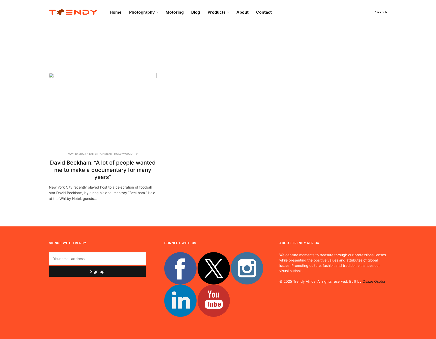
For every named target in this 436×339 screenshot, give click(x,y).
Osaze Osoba (374, 281)
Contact (264, 12)
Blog (195, 12)
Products (217, 12)
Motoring (175, 12)
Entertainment (101, 153)
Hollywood (123, 153)
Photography (142, 12)
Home (116, 12)
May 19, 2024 (77, 153)
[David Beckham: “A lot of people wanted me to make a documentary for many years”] (103, 109)
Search (381, 12)
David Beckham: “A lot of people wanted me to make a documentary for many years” (103, 169)
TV (136, 153)
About (242, 12)
